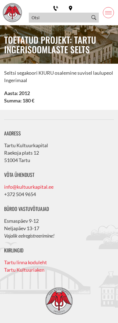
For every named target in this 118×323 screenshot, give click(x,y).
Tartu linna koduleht (25, 262)
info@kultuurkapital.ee (29, 187)
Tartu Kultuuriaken (24, 270)
